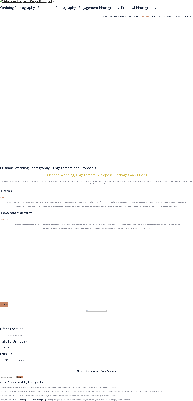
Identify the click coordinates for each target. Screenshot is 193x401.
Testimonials (167, 16)
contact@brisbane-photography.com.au (15, 360)
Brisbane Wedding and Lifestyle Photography (29, 400)
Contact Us (187, 16)
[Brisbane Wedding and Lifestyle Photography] (96, 1)
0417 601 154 (5, 348)
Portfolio (156, 16)
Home (105, 16)
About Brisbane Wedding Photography (124, 16)
